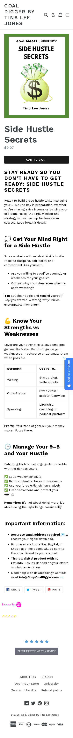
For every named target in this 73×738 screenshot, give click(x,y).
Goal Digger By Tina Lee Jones (19, 14)
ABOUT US (28, 677)
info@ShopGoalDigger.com (39, 577)
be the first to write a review (36, 651)
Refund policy (51, 690)
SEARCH (47, 677)
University (51, 683)
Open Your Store (27, 683)
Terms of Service (23, 690)
